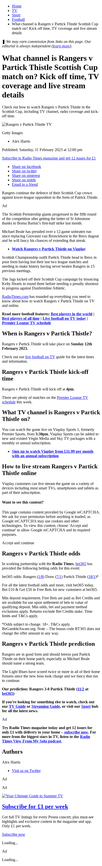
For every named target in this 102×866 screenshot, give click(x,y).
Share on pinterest (26, 175)
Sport (16, 15)
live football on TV (40, 357)
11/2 (80, 689)
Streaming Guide (45, 706)
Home (17, 6)
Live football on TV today (64, 318)
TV (14, 10)
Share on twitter (24, 171)
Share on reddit (24, 180)
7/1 (58, 577)
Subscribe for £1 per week (35, 806)
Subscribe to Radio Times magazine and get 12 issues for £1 (49, 158)
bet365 (81, 564)
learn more (61, 46)
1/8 (40, 577)
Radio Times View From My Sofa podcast (46, 739)
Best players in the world (71, 314)
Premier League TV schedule (26, 323)
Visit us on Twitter (26, 771)
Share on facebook (26, 166)
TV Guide (17, 706)
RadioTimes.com (15, 296)
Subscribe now (13, 834)
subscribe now (76, 732)
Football (18, 19)
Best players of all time (21, 318)
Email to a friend (25, 184)
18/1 (91, 577)
